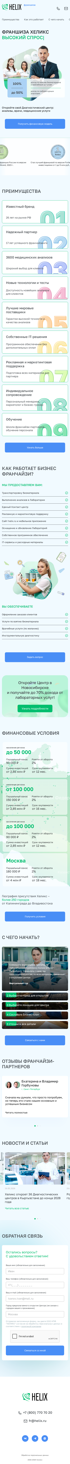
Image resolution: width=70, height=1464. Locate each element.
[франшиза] (11, 7)
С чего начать (56, 19)
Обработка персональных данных (35, 1455)
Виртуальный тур (18, 983)
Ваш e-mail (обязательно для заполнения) (26, 1292)
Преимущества (10, 19)
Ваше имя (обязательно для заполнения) (25, 1265)
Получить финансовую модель (35, 123)
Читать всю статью (17, 1208)
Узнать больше (35, 447)
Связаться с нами (35, 1040)
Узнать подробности (35, 708)
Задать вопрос (35, 657)
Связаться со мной (35, 1350)
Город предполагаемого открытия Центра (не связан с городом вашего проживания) (32, 1306)
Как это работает (34, 19)
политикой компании (31, 1326)
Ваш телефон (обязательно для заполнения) (27, 1279)
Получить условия (35, 916)
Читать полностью (16, 1112)
